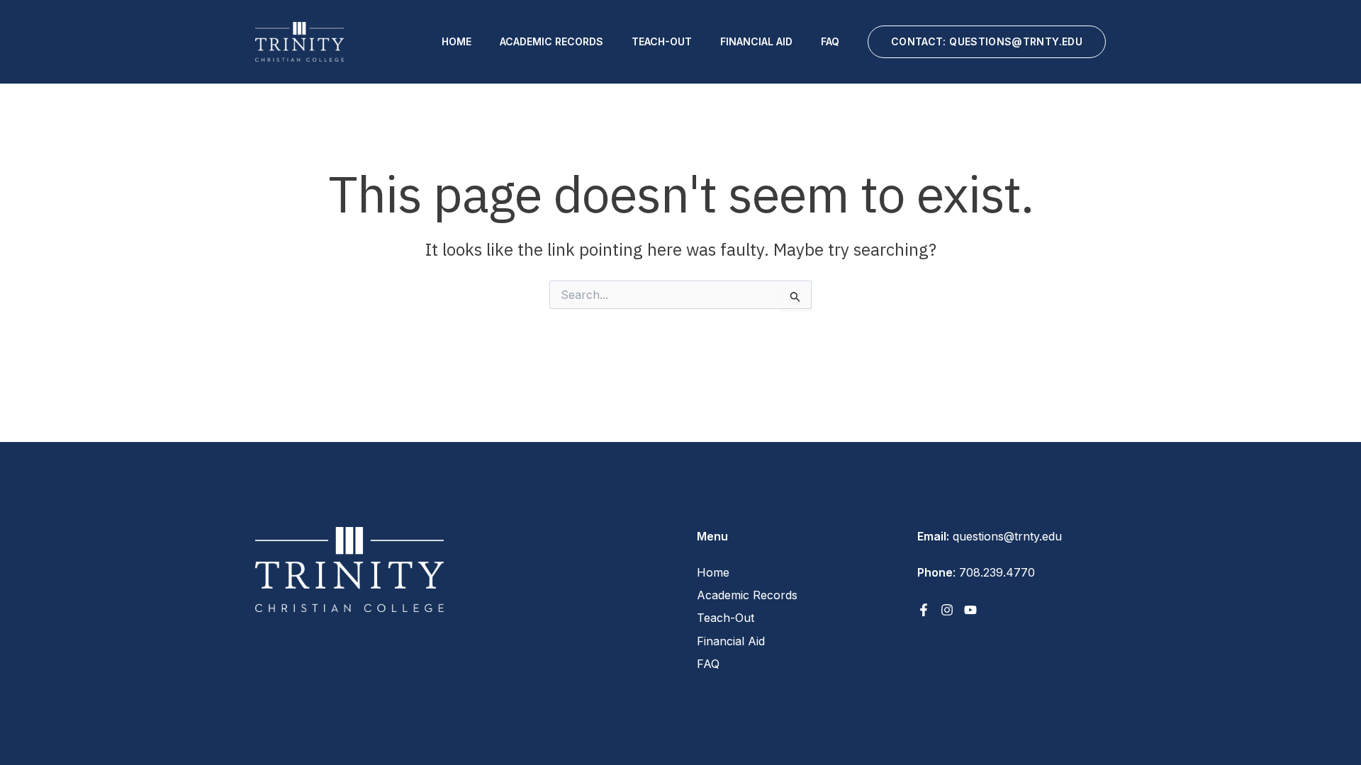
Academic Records (551, 41)
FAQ (830, 41)
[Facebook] (923, 610)
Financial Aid (756, 41)
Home (456, 41)
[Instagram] (947, 610)
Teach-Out (662, 41)
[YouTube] (970, 610)
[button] (987, 42)
